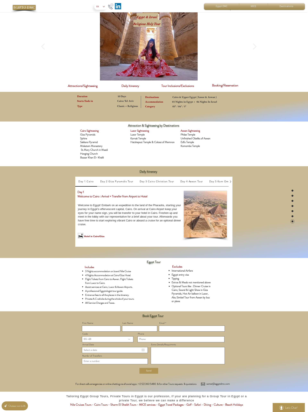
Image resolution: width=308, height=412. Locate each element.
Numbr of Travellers (92, 356)
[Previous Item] (43, 46)
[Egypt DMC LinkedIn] (118, 6)
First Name (87, 323)
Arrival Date (88, 344)
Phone (141, 334)
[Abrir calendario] (143, 350)
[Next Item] (255, 46)
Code (85, 334)
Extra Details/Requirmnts (163, 344)
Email (162, 323)
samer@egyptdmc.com (218, 384)
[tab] (86, 182)
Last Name (127, 323)
